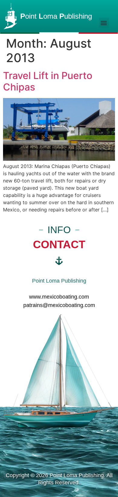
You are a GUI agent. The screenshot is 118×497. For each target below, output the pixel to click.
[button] (104, 23)
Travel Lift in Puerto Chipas (47, 81)
